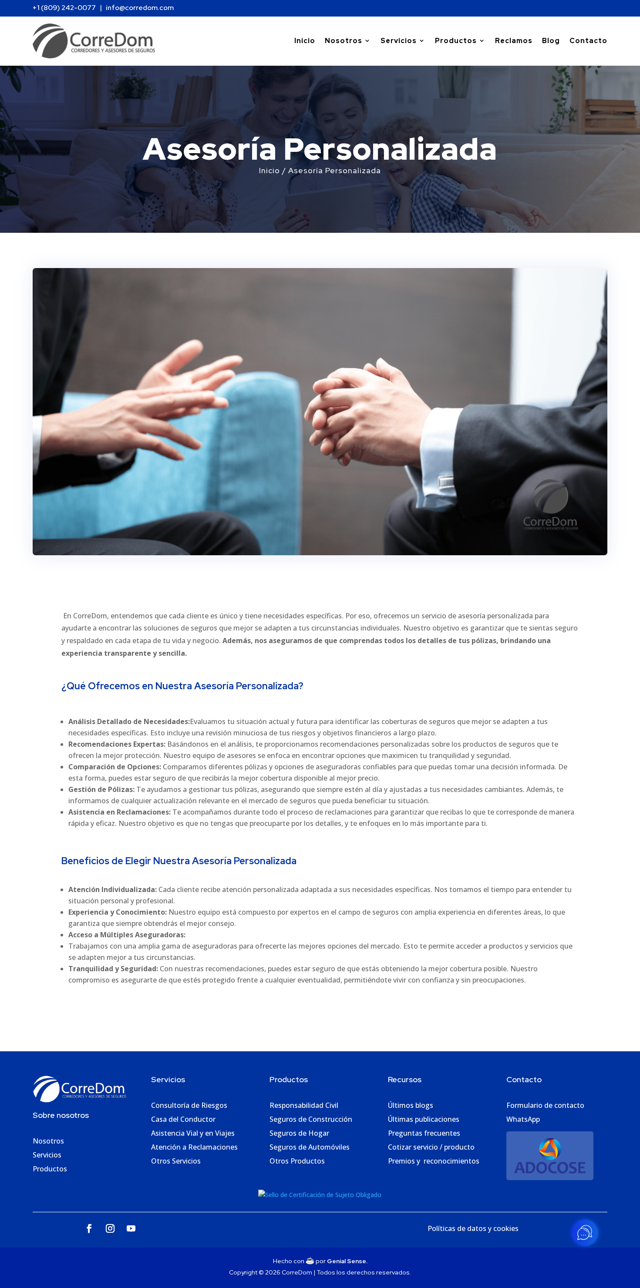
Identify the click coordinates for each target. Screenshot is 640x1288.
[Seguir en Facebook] (89, 1228)
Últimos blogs (410, 1105)
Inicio (304, 40)
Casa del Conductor (183, 1119)
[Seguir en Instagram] (110, 1228)
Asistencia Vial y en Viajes (193, 1133)
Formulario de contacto (545, 1105)
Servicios (399, 40)
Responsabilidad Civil (303, 1105)
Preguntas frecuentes (424, 1133)
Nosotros (343, 40)
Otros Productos (297, 1161)
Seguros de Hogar (299, 1133)
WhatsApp (523, 1119)
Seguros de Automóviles (309, 1147)
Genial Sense (346, 1261)
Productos (456, 40)
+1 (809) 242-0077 (64, 7)
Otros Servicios (176, 1161)
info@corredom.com (139, 7)
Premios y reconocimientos (433, 1161)
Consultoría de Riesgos (189, 1105)
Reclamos (513, 40)
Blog (551, 40)
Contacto (588, 40)
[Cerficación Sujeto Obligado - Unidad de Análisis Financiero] (319, 1195)
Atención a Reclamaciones (194, 1147)
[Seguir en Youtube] (131, 1228)
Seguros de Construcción (310, 1119)
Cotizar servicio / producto (431, 1147)
